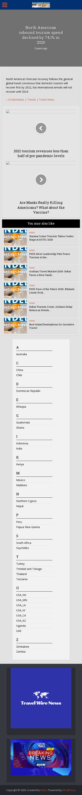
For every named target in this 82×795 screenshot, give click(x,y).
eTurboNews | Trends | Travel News (31, 99)
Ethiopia (21, 406)
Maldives (21, 485)
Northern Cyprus (26, 501)
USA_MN (21, 600)
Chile (19, 375)
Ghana (20, 427)
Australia (21, 354)
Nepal (19, 506)
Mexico (20, 480)
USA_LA (21, 605)
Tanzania (21, 579)
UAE (18, 631)
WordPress (68, 790)
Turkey (20, 563)
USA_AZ (21, 620)
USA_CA (21, 615)
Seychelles (22, 548)
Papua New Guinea (28, 527)
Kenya (20, 464)
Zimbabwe (22, 646)
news (32, 232)
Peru (19, 522)
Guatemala (23, 422)
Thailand (21, 574)
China (19, 370)
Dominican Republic (28, 391)
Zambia (21, 651)
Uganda (21, 625)
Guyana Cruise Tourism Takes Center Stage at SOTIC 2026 (51, 237)
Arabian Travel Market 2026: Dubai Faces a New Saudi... (50, 273)
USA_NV (21, 595)
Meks (43, 790)
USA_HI (20, 610)
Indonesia (22, 443)
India (19, 448)
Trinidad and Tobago (29, 569)
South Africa (23, 543)
